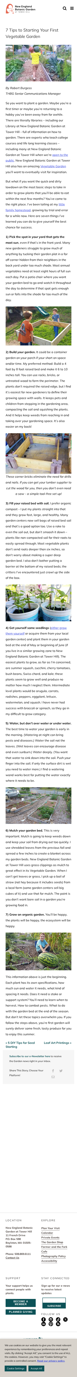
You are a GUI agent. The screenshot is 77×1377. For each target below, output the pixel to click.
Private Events (50, 1237)
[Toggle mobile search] (65, 8)
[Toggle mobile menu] (72, 8)
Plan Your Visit (50, 1228)
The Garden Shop (52, 1242)
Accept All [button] (36, 1368)
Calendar (47, 1233)
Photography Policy (53, 1256)
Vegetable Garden (53, 166)
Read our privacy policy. (51, 1360)
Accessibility (49, 1261)
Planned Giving (21, 1312)
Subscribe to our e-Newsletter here (29, 1056)
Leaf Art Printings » (57, 1043)
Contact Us (12, 1257)
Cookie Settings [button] (15, 1368)
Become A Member (20, 1303)
